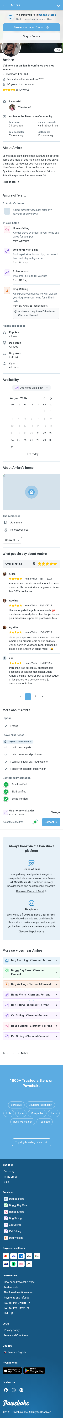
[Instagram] (13, 1390)
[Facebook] (6, 1390)
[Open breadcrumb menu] (13, 1053)
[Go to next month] (51, 398)
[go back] (4, 5)
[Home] (4, 1053)
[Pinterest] (21, 1390)
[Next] (42, 696)
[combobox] (31, 388)
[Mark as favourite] (58, 5)
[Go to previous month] (44, 398)
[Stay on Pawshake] (35, 822)
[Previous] (21, 696)
